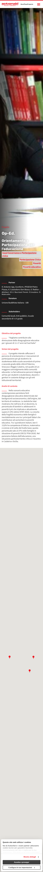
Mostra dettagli (30, 857)
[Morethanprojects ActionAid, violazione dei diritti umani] (10, 4)
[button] (9, 657)
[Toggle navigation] (38, 4)
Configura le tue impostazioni (20, 867)
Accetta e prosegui (21, 862)
